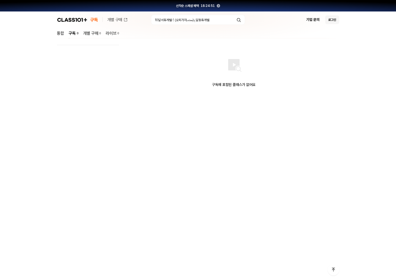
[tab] (60, 33)
